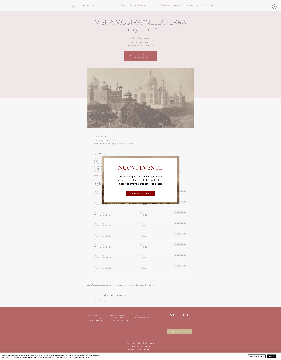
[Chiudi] (278, 356)
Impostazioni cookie (257, 356)
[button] (274, 6)
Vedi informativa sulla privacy (80, 357)
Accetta (271, 356)
